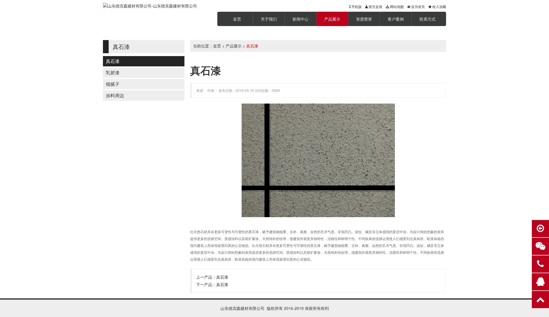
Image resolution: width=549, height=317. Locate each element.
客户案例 (396, 19)
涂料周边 (115, 95)
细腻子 (113, 84)
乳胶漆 (113, 72)
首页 (237, 19)
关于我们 (269, 19)
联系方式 (427, 19)
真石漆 (113, 61)
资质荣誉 (364, 19)
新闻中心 (301, 19)
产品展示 (332, 19)
